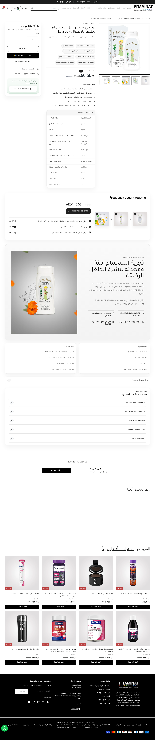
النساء (129, 8)
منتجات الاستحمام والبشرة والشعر (134, 18)
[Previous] (101, 80)
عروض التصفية (66, 8)
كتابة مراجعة (56, 471)
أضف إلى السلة (139, 535)
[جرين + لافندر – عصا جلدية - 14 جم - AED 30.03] (121, 219)
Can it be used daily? (137, 421)
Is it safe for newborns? (135, 403)
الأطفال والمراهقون (114, 8)
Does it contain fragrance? (134, 412)
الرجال (124, 8)
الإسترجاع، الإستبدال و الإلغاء (100, 686)
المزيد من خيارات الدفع (23, 61)
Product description (140, 380)
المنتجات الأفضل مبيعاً (118, 548)
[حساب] (7, 8)
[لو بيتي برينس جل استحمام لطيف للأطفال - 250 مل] (140, 219)
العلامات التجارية (101, 8)
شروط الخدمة (105, 696)
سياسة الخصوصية (103, 693)
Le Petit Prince (89, 23)
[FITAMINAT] (143, 8)
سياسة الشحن (105, 703)
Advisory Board (104, 689)
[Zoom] (124, 48)
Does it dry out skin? (136, 430)
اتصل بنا (78, 704)
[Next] (148, 80)
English (24, 8)
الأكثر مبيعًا (76, 8)
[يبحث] (31, 8)
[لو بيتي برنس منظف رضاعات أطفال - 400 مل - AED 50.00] (102, 219)
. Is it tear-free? (138, 438)
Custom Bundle (88, 8)
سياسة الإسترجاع (104, 700)
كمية (37, 34)
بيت (148, 18)
